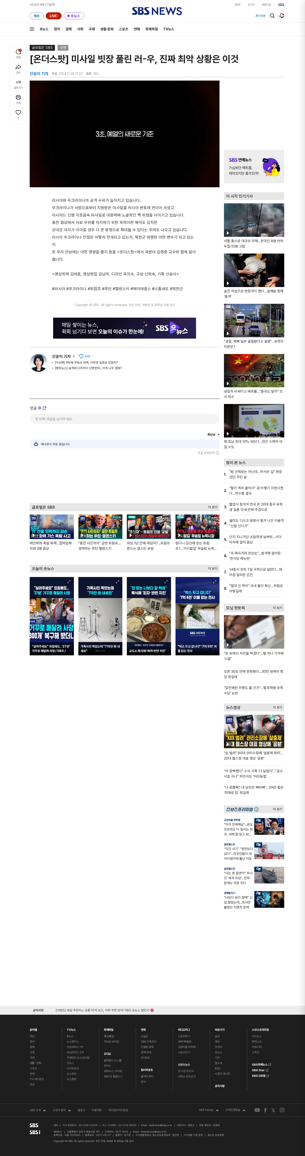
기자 (217, 1057)
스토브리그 (184, 1052)
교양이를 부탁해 (232, 820)
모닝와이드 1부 (75, 1047)
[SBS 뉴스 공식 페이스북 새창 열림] (265, 1110)
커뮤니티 (256, 1047)
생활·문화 (107, 29)
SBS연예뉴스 (259, 1064)
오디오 (107, 1053)
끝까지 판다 (147, 1076)
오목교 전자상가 (187, 1076)
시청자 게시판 (222, 1073)
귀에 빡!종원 (184, 1041)
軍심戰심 (109, 1036)
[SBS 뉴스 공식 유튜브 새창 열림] (257, 1110)
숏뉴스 (218, 1052)
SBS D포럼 (258, 1075)
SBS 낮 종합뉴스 (113, 1076)
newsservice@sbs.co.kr (153, 1131)
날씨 (217, 1036)
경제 (68, 29)
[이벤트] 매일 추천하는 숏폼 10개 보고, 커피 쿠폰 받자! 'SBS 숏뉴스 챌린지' (103, 1009)
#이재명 (260, 16)
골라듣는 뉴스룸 (112, 1060)
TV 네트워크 (37, 1079)
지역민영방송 (236, 1110)
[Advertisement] (124, 479)
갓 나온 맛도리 (186, 1071)
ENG (237, 4)
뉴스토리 (71, 1073)
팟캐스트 (256, 1041)
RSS (217, 1068)
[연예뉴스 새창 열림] (254, 166)
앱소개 (218, 1063)
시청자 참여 (62, 1110)
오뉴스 (70, 1063)
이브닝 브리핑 (111, 1041)
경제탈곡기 (229, 893)
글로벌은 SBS (42, 48)
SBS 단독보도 (149, 1041)
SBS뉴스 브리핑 (113, 1071)
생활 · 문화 (35, 1063)
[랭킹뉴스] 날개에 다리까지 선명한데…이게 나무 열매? (88, 368)
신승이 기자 (61, 356)
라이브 (218, 1047)
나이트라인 (73, 1068)
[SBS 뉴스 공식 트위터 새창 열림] (273, 1109)
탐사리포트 (147, 1069)
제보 (217, 1041)
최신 (32, 1036)
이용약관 (97, 1110)
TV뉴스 (168, 29)
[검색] (272, 15)
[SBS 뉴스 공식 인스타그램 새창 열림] (282, 1110)
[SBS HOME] (281, 4)
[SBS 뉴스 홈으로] (157, 11)
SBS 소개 (38, 1110)
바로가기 (219, 1028)
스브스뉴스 (184, 1063)
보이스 (107, 1065)
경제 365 (146, 1052)
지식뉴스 (256, 1036)
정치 (57, 29)
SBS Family (209, 1110)
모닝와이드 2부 (75, 1052)
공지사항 (219, 1086)
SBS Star (258, 1069)
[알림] (281, 15)
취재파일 (151, 29)
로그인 (251, 4)
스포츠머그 (184, 1036)
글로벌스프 (229, 844)
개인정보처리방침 (118, 1110)
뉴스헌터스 (73, 1041)
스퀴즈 (255, 1052)
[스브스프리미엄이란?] (257, 809)
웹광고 (81, 1110)
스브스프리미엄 (260, 1028)
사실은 (144, 1036)
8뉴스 (44, 29)
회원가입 (266, 4)
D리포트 (145, 1057)
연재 (143, 1028)
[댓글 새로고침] (44, 408)
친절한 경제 (147, 1047)
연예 (137, 29)
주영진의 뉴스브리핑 (78, 1057)
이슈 (32, 1084)
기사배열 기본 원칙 (193, 1135)
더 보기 (211, 506)
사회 (80, 29)
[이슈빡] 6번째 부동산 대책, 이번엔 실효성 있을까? (86, 362)
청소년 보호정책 (216, 1135)
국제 (92, 29)
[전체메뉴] (31, 29)
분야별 (33, 1028)
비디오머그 (184, 1028)
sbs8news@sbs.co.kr (160, 1125)
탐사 (143, 1081)
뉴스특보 (71, 1079)
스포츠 (123, 29)
